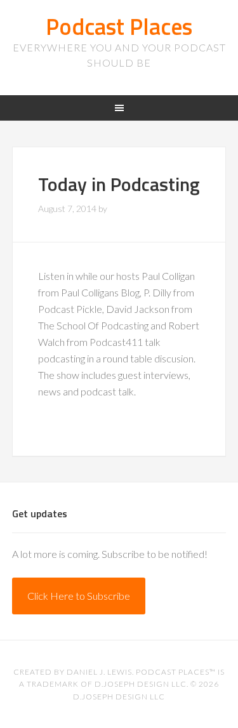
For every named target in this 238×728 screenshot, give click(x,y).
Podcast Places (119, 26)
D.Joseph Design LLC (119, 696)
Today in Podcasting (119, 184)
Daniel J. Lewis (99, 672)
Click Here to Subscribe (78, 596)
